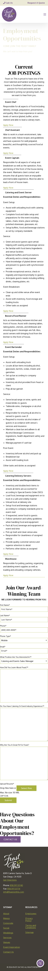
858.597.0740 (16, 885)
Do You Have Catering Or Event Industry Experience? (22, 706)
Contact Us (8, 952)
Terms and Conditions (30, 926)
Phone (3, 626)
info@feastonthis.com (13, 892)
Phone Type (5, 636)
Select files (26, 788)
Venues (6, 942)
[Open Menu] (45, 14)
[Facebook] (12, 899)
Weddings (8, 932)
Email (2, 647)
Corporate (8, 923)
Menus (6, 918)
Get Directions (10, 880)
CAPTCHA (4, 796)
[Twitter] (18, 899)
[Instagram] (29, 899)
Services (7, 937)
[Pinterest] (24, 899)
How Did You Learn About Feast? (14, 667)
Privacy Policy (29, 919)
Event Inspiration (11, 947)
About (6, 913)
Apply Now (8, 125)
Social (6, 928)
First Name (5, 605)
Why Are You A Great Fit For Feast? (14, 745)
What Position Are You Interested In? (15, 657)
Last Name (5, 615)
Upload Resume (7, 784)
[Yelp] (35, 899)
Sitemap (29, 932)
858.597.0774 (13, 888)
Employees (30, 913)
